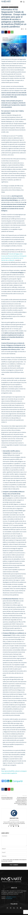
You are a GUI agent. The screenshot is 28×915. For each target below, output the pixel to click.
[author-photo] (14, 816)
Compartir (18, 781)
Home (2, 5)
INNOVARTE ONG (14, 818)
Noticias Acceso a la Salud (13, 7)
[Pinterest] (9, 32)
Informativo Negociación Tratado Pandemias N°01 (7, 798)
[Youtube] (19, 826)
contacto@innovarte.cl (11, 897)
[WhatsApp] (12, 32)
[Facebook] (2, 32)
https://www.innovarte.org (14, 820)
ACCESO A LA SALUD (9, 5)
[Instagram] (11, 826)
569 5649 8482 (9, 898)
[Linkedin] (14, 826)
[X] (5, 32)
